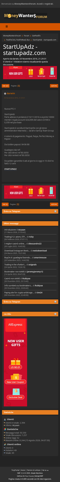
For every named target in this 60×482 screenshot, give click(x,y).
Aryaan (21, 229)
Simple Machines (37, 473)
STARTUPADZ (10, 169)
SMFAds (19, 476)
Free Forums (29, 476)
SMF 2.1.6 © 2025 (23, 473)
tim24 (39, 292)
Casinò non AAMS (12, 278)
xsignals (33, 264)
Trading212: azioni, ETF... (15, 236)
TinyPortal (15, 470)
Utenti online (14, 444)
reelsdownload (40, 250)
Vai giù (6, 86)
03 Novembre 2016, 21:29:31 (14, 98)
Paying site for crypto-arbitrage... (19, 292)
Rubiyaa (26, 278)
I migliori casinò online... (15, 243)
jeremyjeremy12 (35, 271)
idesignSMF (39, 476)
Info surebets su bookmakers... (18, 285)
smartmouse (40, 257)
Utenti (10, 419)
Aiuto (23, 470)
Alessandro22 (35, 243)
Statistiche (8, 412)
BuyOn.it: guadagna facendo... (18, 257)
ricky (31, 236)
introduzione (10, 229)
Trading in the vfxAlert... (15, 264)
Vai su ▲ (45, 470)
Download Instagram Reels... (17, 250)
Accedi (40, 3)
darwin (11, 93)
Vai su (5, 204)
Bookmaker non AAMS (14, 271)
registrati (49, 3)
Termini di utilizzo (33, 470)
